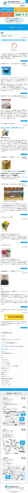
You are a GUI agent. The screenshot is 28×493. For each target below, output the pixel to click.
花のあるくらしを (6, 245)
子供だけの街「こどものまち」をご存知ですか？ (14, 184)
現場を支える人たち (5, 368)
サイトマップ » (14, 389)
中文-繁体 (19, 23)
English (12, 23)
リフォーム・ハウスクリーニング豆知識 (9, 366)
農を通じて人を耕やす (7, 36)
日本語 (8, 23)
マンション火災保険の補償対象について (9, 342)
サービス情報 (4, 370)
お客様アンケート (4, 372)
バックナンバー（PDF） (6, 385)
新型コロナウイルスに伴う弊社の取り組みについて (14, 96)
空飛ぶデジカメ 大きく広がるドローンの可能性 (14, 63)
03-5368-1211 (8, 432)
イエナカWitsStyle (5, 361)
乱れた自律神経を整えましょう (7, 352)
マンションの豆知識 (5, 364)
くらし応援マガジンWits (7, 333)
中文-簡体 (16, 23)
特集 (2, 357)
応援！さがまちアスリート (6, 383)
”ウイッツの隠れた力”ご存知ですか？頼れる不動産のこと (13, 345)
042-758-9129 (6, 408)
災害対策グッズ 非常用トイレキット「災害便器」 (14, 157)
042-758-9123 (8, 400)
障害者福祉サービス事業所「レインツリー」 (13, 271)
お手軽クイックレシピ (5, 376)
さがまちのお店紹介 (5, 380)
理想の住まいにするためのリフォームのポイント (11, 338)
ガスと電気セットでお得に (8, 123)
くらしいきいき (4, 359)
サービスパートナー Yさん (7, 349)
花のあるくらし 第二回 (7, 217)
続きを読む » (24, 60)
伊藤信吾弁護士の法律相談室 (7, 378)
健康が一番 (3, 374)
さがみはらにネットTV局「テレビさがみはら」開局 (14, 310)
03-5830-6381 (7, 460)
